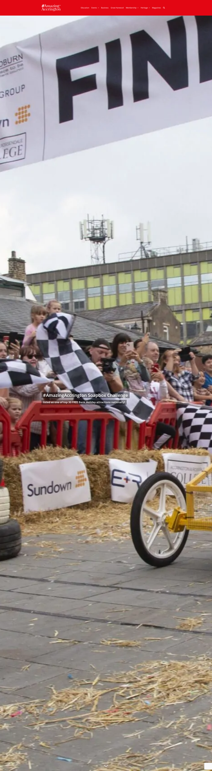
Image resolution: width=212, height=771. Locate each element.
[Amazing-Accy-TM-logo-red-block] (51, 5)
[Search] (164, 8)
